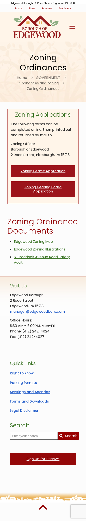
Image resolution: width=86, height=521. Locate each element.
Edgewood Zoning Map (33, 241)
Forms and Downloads (29, 401)
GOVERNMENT (48, 77)
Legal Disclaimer (24, 410)
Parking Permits (23, 382)
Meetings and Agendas (30, 392)
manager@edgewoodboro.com (37, 311)
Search (71, 435)
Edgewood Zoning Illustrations (39, 249)
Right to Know (22, 373)
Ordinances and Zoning (39, 83)
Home (22, 77)
